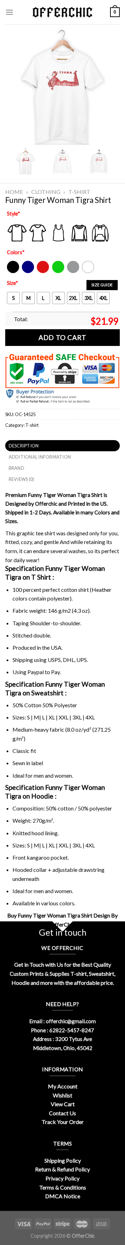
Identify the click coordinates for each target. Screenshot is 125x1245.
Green (59, 271)
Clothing (45, 191)
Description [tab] (24, 445)
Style (13, 214)
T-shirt (79, 191)
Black (12, 271)
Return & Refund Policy (62, 1169)
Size (12, 283)
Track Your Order (63, 1121)
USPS (54, 659)
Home (14, 191)
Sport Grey (73, 271)
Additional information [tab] (40, 457)
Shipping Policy (62, 1160)
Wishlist (62, 1095)
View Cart (63, 1104)
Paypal (35, 672)
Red (41, 271)
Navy (27, 271)
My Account (62, 1086)
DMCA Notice (62, 1196)
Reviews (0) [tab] (21, 479)
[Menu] (9, 12)
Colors (16, 252)
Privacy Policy (62, 1178)
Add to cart (62, 337)
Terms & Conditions (62, 1187)
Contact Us (62, 1113)
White (89, 271)
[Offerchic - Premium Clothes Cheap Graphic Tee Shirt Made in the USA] (62, 12)
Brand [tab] (16, 468)
